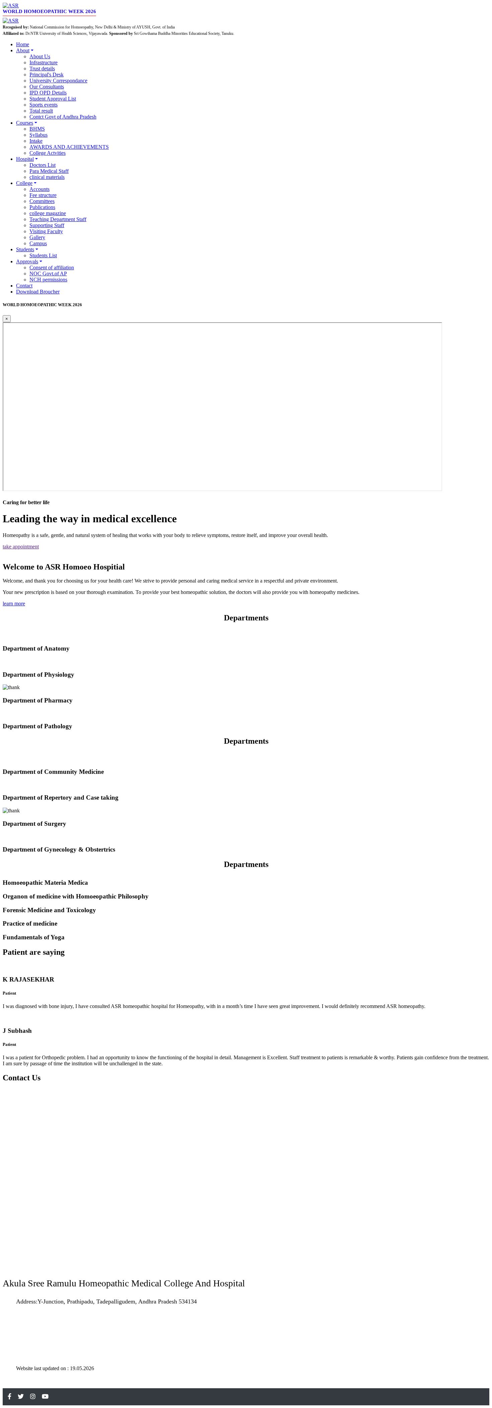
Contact (24, 285)
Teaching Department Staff (57, 219)
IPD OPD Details (48, 92)
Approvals (27, 261)
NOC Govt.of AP (48, 273)
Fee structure (43, 195)
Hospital (25, 159)
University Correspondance (58, 80)
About (22, 50)
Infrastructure (43, 62)
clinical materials (47, 177)
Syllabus (38, 135)
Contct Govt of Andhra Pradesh (62, 117)
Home (22, 44)
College (24, 183)
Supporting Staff (46, 225)
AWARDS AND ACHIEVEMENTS (69, 147)
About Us (39, 56)
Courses (24, 123)
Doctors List (42, 165)
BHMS (37, 129)
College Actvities (47, 153)
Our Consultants (46, 86)
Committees (42, 201)
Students (25, 249)
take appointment (21, 546)
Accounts (39, 189)
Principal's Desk (46, 74)
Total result (41, 111)
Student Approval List (52, 99)
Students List (43, 255)
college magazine (47, 213)
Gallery (37, 237)
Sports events (43, 105)
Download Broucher (38, 291)
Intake (36, 141)
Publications (42, 207)
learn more (14, 603)
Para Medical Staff (49, 171)
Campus (38, 243)
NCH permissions (48, 279)
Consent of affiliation (51, 267)
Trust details (42, 68)
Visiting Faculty (46, 231)
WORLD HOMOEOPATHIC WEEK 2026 (49, 11)
